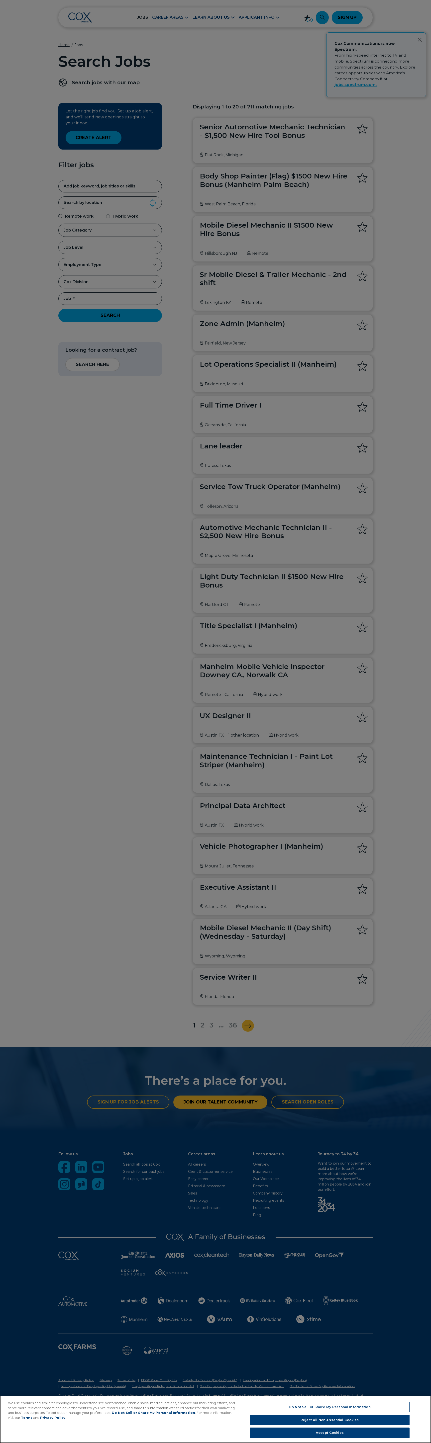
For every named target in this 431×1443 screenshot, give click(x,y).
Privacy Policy (52, 1418)
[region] (215, 1419)
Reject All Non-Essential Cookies (330, 1420)
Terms (26, 1418)
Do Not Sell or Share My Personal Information (153, 1413)
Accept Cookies (330, 1433)
